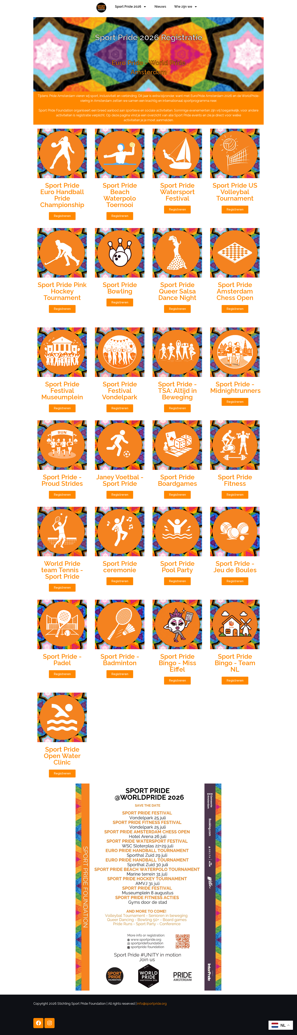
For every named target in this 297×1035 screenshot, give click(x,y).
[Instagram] (49, 1023)
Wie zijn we (183, 6)
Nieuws (160, 6)
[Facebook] (38, 1023)
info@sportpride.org (152, 1004)
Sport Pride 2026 (128, 6)
